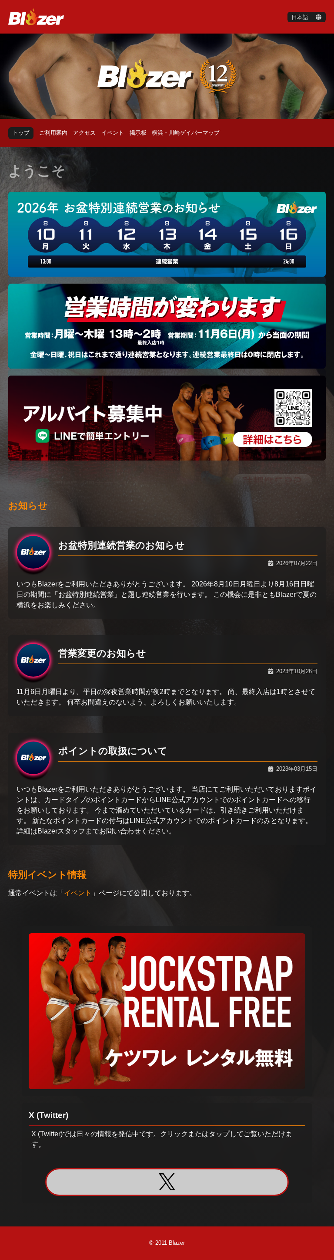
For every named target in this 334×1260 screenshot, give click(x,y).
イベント (78, 893)
